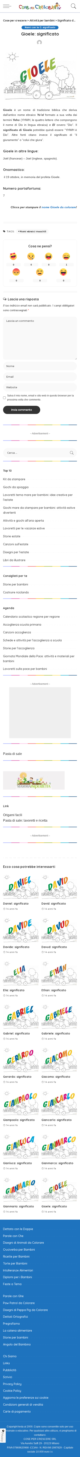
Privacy (2, 1437)
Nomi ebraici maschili (33, 231)
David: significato (53, 903)
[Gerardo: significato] (21, 1059)
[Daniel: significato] (21, 886)
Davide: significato (16, 947)
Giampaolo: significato (19, 1120)
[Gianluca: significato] (21, 1146)
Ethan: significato (53, 990)
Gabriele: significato (55, 1033)
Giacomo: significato (55, 1076)
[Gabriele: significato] (59, 1016)
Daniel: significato (16, 903)
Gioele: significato (54, 1206)
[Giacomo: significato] (59, 1059)
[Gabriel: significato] (21, 1016)
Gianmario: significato (18, 1206)
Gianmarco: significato (57, 1163)
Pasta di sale (12, 754)
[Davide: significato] (21, 929)
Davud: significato (54, 947)
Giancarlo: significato (56, 1120)
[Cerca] (72, 6)
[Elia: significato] (21, 973)
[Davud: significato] (59, 929)
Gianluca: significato (17, 1163)
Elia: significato (13, 990)
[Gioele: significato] (59, 1189)
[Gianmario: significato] (21, 1189)
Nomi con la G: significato (40, 27)
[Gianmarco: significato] (59, 1146)
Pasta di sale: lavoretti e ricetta (25, 820)
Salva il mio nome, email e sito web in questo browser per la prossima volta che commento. (40, 397)
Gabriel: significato (16, 1033)
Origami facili (12, 815)
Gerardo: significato (17, 1076)
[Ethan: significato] (59, 973)
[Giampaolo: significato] (21, 1102)
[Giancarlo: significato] (59, 1102)
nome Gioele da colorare (59, 207)
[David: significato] (59, 886)
